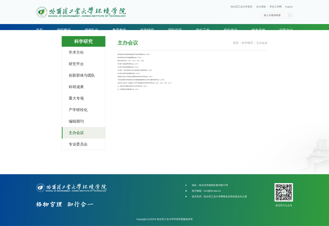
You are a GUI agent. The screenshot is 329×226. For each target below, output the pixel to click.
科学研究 (247, 42)
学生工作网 (276, 6)
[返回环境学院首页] (81, 6)
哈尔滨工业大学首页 (241, 6)
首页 (236, 42)
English (289, 6)
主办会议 (261, 42)
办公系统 (261, 6)
